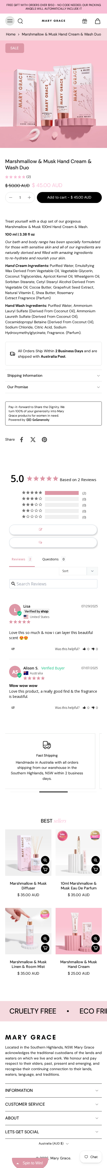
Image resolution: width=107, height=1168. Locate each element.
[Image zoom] (53, 94)
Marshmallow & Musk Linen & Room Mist (28, 964)
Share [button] (20, 649)
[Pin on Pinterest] (44, 439)
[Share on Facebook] (21, 439)
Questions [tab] (50, 559)
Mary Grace (60, 1158)
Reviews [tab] (18, 559)
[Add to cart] (45, 869)
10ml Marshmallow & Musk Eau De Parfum (79, 885)
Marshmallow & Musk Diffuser (28, 885)
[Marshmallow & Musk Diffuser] (28, 852)
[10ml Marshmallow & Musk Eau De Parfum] (79, 852)
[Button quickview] (45, 860)
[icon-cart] (96, 21)
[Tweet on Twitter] (33, 439)
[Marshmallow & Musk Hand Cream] (79, 931)
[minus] (10, 197)
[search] (20, 21)
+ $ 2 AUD (86, 413)
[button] (69, 197)
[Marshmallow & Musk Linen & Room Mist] (28, 931)
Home (11, 34)
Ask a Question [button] (56, 542)
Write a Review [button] (55, 530)
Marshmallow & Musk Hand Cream (78, 964)
